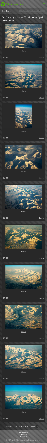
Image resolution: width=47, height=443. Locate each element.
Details (41, 57)
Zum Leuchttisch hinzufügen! (7, 57)
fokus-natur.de (14, 4)
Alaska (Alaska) (4, 57)
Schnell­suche (6, 11)
